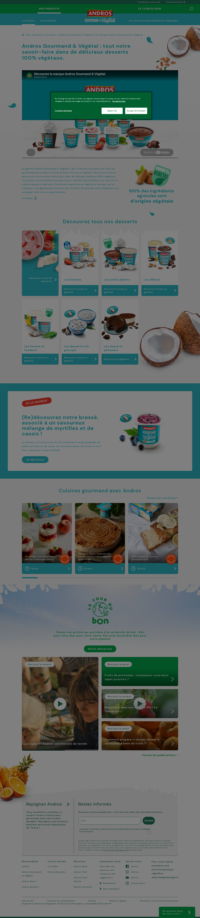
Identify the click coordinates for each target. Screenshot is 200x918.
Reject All (112, 111)
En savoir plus (118, 101)
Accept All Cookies (136, 111)
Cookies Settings (63, 111)
